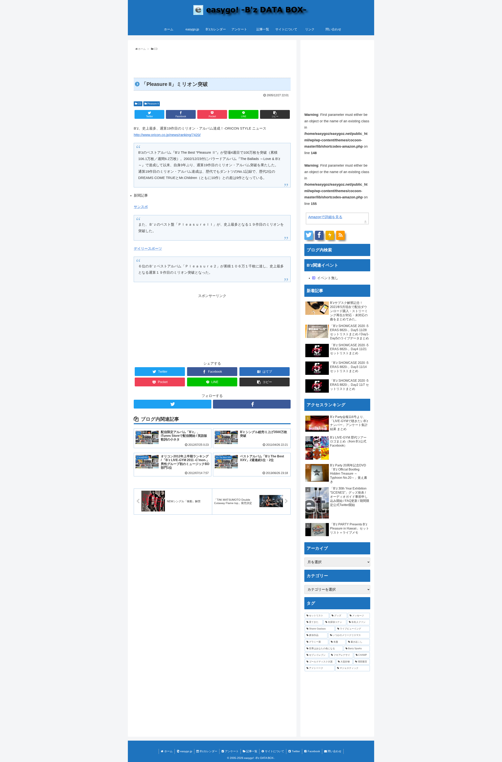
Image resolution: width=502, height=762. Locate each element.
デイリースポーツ (148, 249)
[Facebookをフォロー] (252, 404)
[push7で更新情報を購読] (330, 235)
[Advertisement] (212, 63)
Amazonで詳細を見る (325, 217)
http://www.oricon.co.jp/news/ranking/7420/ (167, 135)
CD (139, 103)
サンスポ (141, 207)
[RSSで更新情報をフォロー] (340, 235)
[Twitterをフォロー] (172, 404)
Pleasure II (153, 103)
